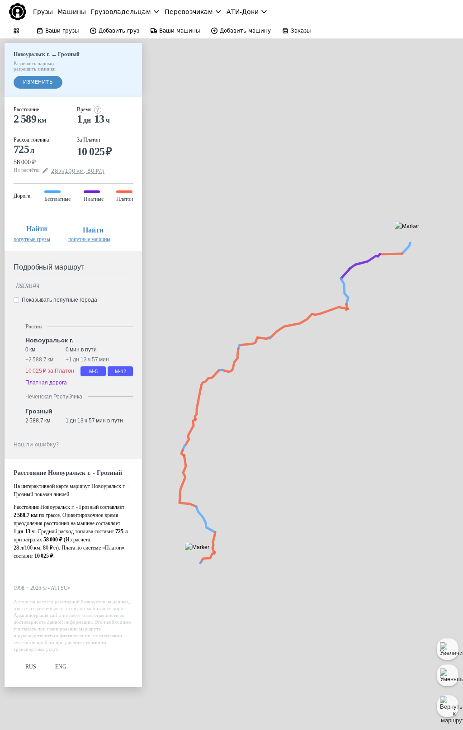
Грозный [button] (38, 411)
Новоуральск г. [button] (49, 340)
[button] (410, 236)
